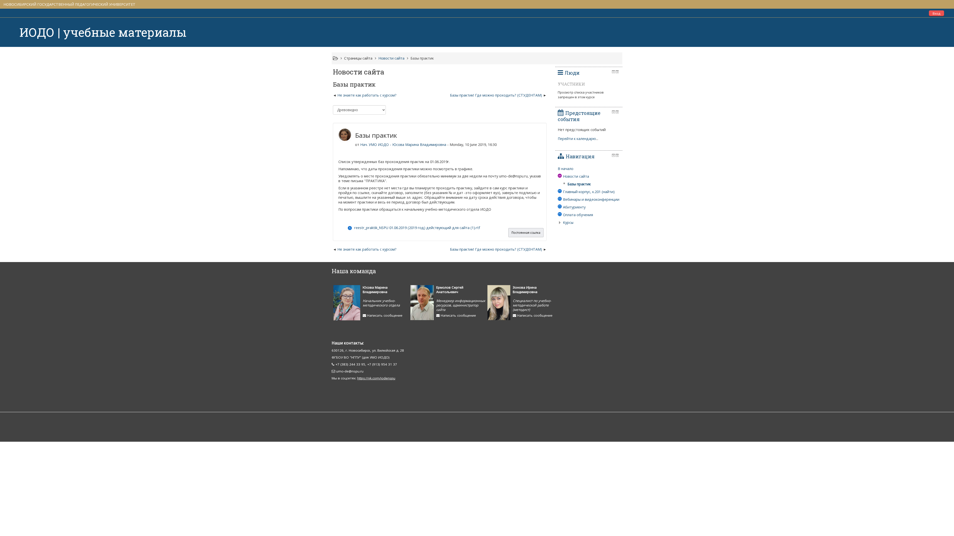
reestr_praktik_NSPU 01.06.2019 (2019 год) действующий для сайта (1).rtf (417, 227)
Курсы (568, 222)
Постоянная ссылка (526, 233)
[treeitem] (589, 168)
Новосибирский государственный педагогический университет (69, 4)
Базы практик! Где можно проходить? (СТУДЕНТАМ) (496, 95)
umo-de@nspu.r (348, 371)
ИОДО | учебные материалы (102, 32)
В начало (565, 168)
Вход (936, 13)
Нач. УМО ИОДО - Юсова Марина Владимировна (403, 144)
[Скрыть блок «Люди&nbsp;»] (613, 71)
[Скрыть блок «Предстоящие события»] (613, 111)
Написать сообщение (384, 315)
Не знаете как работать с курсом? (367, 95)
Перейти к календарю (577, 138)
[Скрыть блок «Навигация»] (613, 155)
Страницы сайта (358, 58)
